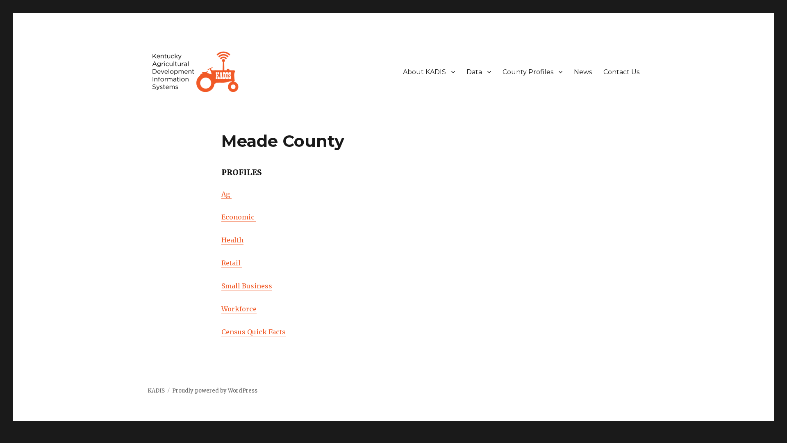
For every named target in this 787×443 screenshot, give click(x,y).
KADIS (156, 390)
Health (232, 240)
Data (474, 72)
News (583, 72)
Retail (231, 263)
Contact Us (621, 72)
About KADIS (424, 72)
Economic (238, 217)
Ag (226, 194)
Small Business (246, 286)
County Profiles (528, 72)
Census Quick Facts (253, 332)
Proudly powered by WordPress (214, 390)
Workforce (239, 309)
